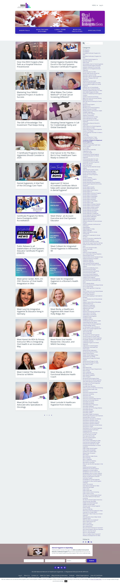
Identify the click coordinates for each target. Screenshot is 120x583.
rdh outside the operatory (89, 461)
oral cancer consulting (88, 394)
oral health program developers (91, 414)
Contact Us (34, 575)
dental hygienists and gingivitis (90, 210)
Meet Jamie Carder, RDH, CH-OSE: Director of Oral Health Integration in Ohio (30, 281)
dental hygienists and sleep (90, 212)
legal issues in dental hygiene (90, 345)
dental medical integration (89, 218)
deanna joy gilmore (88, 163)
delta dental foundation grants (90, 169)
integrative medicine (88, 319)
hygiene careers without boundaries (92, 302)
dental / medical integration (89, 173)
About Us (27, 575)
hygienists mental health (89, 306)
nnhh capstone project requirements (92, 369)
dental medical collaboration (90, 216)
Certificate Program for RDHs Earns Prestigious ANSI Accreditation (30, 218)
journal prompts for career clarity (91, 336)
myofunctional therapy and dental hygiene (91, 359)
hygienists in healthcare (89, 305)
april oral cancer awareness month (91, 89)
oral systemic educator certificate (91, 422)
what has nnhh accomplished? (90, 520)
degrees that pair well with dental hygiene (91, 167)
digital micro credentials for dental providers (91, 236)
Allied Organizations (82, 575)
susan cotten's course (88, 493)
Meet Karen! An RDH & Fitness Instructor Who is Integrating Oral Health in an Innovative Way (30, 343)
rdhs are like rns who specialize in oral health (93, 464)
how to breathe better (88, 283)
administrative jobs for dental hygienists (93, 64)
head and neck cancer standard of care (93, 257)
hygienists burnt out (88, 303)
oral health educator (88, 409)
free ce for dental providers (90, 247)
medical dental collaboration (90, 350)
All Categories (86, 50)
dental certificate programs (89, 179)
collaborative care (87, 151)
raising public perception (89, 453)
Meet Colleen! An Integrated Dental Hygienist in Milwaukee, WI (64, 248)
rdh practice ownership (89, 462)
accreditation (86, 51)
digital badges (86, 227)
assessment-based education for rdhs (92, 90)
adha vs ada (86, 62)
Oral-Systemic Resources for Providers (63, 577)
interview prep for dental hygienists (92, 324)
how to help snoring (88, 286)
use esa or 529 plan (87, 509)
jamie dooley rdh (87, 331)
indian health (86, 310)
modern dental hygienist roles (90, 355)
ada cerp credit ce (87, 61)
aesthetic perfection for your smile (91, 67)
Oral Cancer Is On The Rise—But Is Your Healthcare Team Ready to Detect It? (64, 155)
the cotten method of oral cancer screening (91, 497)
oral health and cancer (88, 401)
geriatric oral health (87, 249)
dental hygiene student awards (91, 207)
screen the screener (88, 484)
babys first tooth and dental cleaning (92, 98)
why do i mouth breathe (89, 532)
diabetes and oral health (89, 219)
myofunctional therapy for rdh (90, 361)
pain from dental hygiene (89, 437)
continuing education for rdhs (90, 160)
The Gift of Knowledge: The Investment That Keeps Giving (30, 123)
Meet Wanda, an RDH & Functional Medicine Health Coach (63, 374)
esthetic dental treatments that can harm (92, 245)
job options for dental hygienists (91, 334)
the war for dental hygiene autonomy (92, 499)
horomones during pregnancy (90, 274)
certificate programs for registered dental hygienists (92, 141)
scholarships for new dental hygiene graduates (92, 482)
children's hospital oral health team (91, 145)
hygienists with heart (88, 308)
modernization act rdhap (89, 356)
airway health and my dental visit (91, 73)
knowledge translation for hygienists (92, 339)
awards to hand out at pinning (90, 96)
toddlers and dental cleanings (90, 503)
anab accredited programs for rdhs (92, 82)
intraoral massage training (89, 325)
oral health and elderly (88, 403)
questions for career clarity (89, 451)
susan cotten (86, 489)
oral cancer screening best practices (92, 398)
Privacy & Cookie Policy (96, 579)
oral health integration (88, 411)
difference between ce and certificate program (92, 222)
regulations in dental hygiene (90, 470)
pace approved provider (89, 436)
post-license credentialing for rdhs (92, 440)
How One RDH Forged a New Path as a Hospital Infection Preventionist (30, 64)
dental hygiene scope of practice (91, 205)
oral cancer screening (88, 397)
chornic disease (87, 146)
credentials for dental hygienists (91, 162)
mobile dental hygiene (88, 353)
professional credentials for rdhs (91, 443)
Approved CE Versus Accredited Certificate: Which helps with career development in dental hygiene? (65, 186)
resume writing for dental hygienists (92, 475)
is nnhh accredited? (88, 330)
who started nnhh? (87, 526)
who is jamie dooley (88, 524)
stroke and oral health (88, 487)
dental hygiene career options (90, 190)
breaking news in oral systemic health (92, 110)
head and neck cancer (88, 255)
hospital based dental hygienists (91, 275)
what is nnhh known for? (89, 521)
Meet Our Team (45, 575)
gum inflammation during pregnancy (92, 254)
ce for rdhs (86, 135)
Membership (45, 577)
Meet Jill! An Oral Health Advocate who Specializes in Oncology (29, 404)
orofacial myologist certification (90, 429)
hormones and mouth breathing (91, 271)
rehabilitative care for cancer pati (91, 471)
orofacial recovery (87, 431)
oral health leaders (87, 412)
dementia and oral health (89, 171)
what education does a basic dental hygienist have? (92, 517)
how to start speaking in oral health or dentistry (92, 296)
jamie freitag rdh (87, 333)
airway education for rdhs (89, 71)
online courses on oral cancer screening (93, 387)
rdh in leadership (87, 459)
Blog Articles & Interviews (60, 575)
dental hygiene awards (88, 187)
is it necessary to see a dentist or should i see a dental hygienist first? (92, 327)
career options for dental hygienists (92, 126)
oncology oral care (87, 384)
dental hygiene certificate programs (92, 193)
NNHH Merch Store (33, 577)
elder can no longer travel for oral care (93, 243)
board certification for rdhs (90, 109)
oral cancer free (87, 395)
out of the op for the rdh (89, 434)
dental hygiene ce (87, 191)
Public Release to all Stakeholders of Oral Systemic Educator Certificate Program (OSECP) (30, 249)
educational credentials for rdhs (91, 241)
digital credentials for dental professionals (90, 233)
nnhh (84, 366)
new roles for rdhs (88, 364)
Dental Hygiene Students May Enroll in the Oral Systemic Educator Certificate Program (64, 64)
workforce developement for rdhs (91, 535)
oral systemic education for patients (92, 419)
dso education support (88, 240)
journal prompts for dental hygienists (92, 338)
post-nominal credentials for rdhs (91, 442)
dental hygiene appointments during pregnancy (92, 184)
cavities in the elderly (88, 131)
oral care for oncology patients (90, 400)
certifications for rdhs (88, 143)
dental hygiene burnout (89, 188)
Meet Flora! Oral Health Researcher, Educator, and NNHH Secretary (62, 341)
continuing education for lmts (90, 159)
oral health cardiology (88, 406)
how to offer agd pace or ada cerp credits (91, 289)
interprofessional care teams (90, 322)
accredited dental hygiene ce (90, 59)
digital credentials (87, 230)
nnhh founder (86, 370)
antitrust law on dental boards (90, 87)
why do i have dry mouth (89, 531)
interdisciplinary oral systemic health (92, 320)
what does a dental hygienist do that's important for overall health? (93, 511)
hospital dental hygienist (89, 277)
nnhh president (86, 376)
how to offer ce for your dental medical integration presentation (93, 292)
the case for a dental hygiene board (92, 495)
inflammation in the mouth (89, 314)
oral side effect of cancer (89, 417)
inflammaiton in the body (89, 313)
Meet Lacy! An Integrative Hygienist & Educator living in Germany (30, 311)
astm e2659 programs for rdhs (90, 92)
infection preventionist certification (91, 311)
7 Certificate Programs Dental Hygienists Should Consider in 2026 (30, 155)
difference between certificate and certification (91, 225)
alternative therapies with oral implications (90, 78)
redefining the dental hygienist (91, 468)
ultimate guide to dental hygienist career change (91, 506)
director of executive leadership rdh (92, 238)
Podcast (71, 575)
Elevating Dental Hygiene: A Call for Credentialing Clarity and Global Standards (65, 124)
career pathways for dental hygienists (92, 129)
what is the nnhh (87, 523)
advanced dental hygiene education (92, 65)
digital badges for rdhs (89, 229)
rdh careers (86, 454)
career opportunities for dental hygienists (90, 120)
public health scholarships (89, 450)
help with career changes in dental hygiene (92, 265)
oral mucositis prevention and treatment (93, 415)
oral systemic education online (90, 420)
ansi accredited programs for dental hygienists (92, 85)
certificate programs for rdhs (90, 138)
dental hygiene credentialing (90, 196)
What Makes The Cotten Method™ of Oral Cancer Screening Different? (62, 94)
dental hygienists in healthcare (90, 213)
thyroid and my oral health (89, 501)
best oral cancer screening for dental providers (92, 102)
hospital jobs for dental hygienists (91, 278)
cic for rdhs (86, 148)
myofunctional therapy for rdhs (90, 363)
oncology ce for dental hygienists (91, 383)
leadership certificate (88, 341)
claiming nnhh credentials (89, 149)
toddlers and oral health (89, 504)
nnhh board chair (87, 367)
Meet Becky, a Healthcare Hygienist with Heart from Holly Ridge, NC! (62, 311)
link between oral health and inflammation (90, 348)
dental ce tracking (87, 177)
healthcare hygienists (88, 261)
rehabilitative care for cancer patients (92, 473)
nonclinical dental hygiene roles (91, 378)
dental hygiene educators (89, 199)
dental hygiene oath (88, 202)
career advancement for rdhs (90, 117)
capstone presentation (88, 115)
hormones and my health (89, 272)
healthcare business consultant (90, 258)
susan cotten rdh (87, 490)
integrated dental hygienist (89, 316)
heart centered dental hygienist (91, 263)
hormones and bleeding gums (90, 268)
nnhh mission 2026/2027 (89, 375)
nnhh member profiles (88, 373)
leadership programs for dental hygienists (91, 343)
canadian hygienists (88, 112)
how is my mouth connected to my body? (91, 281)
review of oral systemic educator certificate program (91, 477)
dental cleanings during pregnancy (91, 182)
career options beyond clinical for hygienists (91, 124)
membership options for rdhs (90, 352)
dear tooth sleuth (87, 165)
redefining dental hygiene (89, 467)
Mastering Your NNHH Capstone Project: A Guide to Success (30, 94)
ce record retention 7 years (90, 137)
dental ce (85, 176)
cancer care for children (89, 113)
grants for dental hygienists (90, 252)
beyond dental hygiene (89, 104)
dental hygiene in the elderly (90, 201)
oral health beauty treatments (90, 404)
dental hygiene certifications (90, 194)
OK (66, 581)
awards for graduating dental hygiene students (92, 94)
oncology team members (89, 386)
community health (87, 152)
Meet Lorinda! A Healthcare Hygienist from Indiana (63, 403)
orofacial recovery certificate (90, 432)
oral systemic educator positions (91, 423)
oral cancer (85, 391)
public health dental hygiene (90, 448)
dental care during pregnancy (90, 174)
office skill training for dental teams (92, 381)
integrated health (87, 317)
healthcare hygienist (88, 260)
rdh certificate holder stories (90, 456)
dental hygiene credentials (89, 198)
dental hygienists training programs (92, 215)
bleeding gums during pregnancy (91, 107)
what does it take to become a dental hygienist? (92, 514)
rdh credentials (86, 457)
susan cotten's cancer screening (91, 492)
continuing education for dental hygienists (91, 156)
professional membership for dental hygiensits (92, 446)
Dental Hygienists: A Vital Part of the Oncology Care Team (30, 184)
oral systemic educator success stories (92, 425)
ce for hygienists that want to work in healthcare (92, 133)
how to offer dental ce (88, 294)
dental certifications (88, 180)
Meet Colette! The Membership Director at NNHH (31, 373)
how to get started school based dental (93, 285)
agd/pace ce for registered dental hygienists (91, 69)
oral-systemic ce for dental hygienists (92, 428)
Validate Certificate (82, 577)
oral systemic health (88, 426)
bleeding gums (86, 106)
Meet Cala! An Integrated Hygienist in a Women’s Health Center (64, 281)
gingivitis (85, 250)
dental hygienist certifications (90, 208)
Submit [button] (91, 560)
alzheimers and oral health (89, 81)
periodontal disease (87, 439)
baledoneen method (88, 100)
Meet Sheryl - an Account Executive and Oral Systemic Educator (63, 218)
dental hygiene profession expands (91, 204)
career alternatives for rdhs (90, 118)
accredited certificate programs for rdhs (91, 54)
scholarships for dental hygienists (91, 479)
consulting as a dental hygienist (91, 154)
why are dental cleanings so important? (93, 527)
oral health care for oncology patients (92, 408)
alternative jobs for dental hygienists (92, 76)
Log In (101, 5)
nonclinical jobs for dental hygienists (92, 380)
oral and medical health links (90, 389)
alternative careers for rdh (89, 75)
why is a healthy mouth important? (92, 534)
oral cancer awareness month (90, 392)
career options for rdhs (89, 128)
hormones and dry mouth (89, 269)
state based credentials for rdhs (91, 485)
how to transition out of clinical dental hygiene (92, 299)
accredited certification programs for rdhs (92, 57)
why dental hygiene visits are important (93, 529)
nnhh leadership (87, 372)
